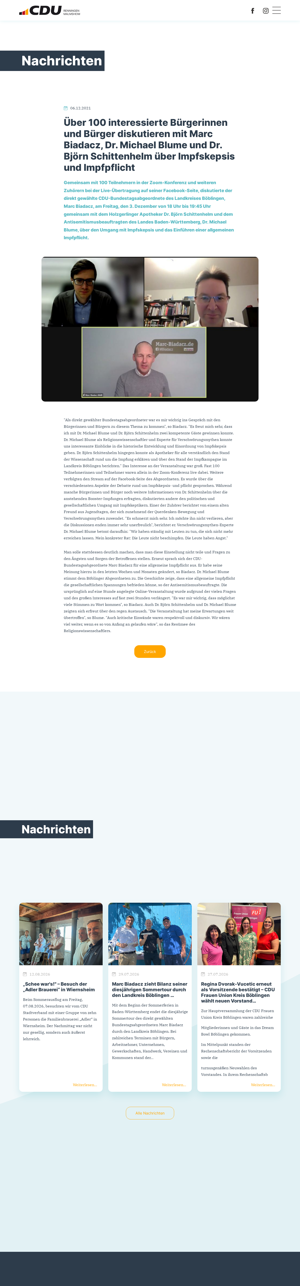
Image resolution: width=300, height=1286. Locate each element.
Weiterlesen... (85, 1084)
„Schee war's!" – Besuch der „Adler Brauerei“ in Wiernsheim (59, 986)
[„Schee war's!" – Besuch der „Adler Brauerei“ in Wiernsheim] (61, 934)
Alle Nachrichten (150, 1113)
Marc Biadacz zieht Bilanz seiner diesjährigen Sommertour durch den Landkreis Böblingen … (149, 989)
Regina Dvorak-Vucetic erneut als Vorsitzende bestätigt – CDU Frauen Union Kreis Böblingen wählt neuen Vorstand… (238, 992)
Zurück (150, 651)
